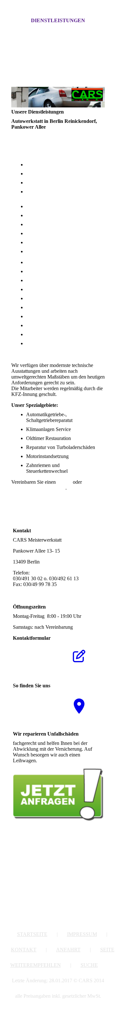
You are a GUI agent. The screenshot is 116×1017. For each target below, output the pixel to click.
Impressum (82, 934)
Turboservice (39, 316)
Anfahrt (68, 949)
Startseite (32, 934)
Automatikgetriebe (45, 325)
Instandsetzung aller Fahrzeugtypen (62, 164)
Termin (64, 482)
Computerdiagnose (45, 280)
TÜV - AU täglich (44, 224)
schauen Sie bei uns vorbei (38, 487)
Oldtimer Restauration (48, 343)
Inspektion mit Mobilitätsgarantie (59, 206)
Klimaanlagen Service (48, 334)
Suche (89, 965)
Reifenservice (40, 271)
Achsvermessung (43, 289)
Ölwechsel (37, 215)
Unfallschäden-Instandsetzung (56, 262)
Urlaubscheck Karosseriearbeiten (59, 233)
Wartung (35, 307)
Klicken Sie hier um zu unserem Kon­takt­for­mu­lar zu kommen (33, 661)
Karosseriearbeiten (45, 242)
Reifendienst (39, 251)
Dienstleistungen (58, 20)
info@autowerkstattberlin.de (42, 590)
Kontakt (23, 949)
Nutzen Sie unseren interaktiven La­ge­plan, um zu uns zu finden (33, 708)
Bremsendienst (41, 298)
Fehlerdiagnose (41, 182)
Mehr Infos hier (54, 760)
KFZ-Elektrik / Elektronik (52, 173)
